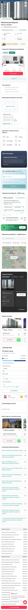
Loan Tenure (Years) (6, 381)
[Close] (25, 593)
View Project (10, 339)
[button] (10, 121)
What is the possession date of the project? (12, 182)
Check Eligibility (14, 390)
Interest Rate (5, 373)
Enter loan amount (6, 366)
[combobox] (15, 238)
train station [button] (8, 242)
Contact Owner (13, 73)
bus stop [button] (17, 242)
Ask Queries (14, 186)
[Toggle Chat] (25, 602)
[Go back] (2, 2)
